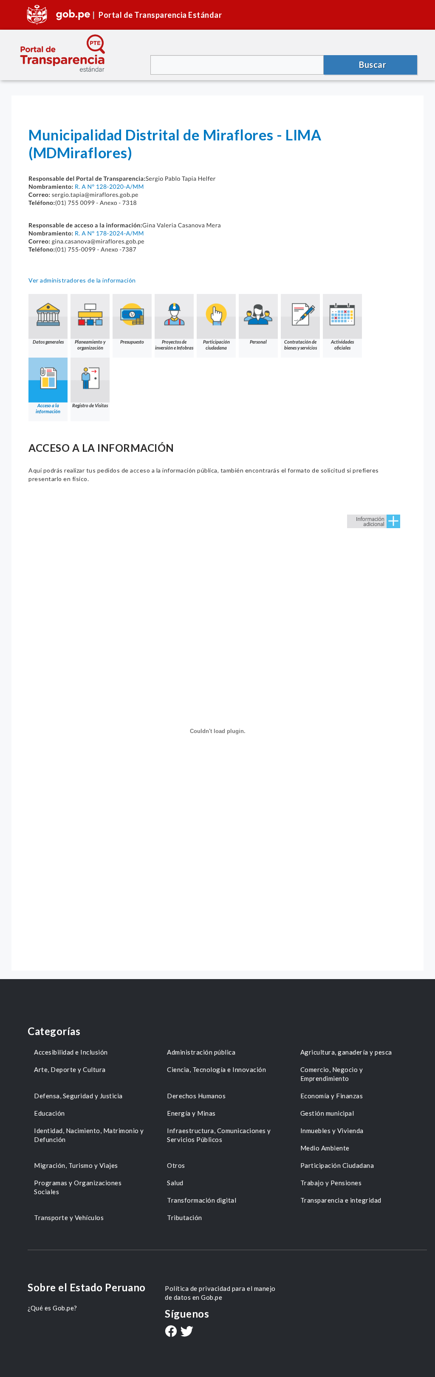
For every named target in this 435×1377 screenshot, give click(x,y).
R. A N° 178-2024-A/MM (109, 233)
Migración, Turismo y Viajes (76, 1165)
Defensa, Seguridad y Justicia (78, 1096)
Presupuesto (132, 341)
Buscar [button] (372, 64)
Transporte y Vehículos (69, 1217)
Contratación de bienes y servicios (300, 344)
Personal (258, 341)
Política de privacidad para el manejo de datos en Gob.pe (220, 1293)
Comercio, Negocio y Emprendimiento (331, 1074)
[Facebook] (171, 1332)
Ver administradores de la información (82, 280)
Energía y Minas (191, 1113)
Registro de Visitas (90, 405)
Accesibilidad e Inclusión (71, 1052)
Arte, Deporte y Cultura (70, 1069)
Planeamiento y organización (90, 344)
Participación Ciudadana (337, 1165)
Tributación (184, 1217)
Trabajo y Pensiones (331, 1183)
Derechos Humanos (196, 1096)
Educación (49, 1113)
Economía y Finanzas (331, 1096)
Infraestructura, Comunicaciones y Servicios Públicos (219, 1135)
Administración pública (201, 1052)
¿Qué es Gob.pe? (52, 1308)
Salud (175, 1183)
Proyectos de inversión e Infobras (174, 344)
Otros (176, 1165)
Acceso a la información (48, 408)
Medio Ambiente (325, 1148)
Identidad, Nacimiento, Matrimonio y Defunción (89, 1135)
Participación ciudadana (216, 344)
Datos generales (48, 341)
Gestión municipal (327, 1113)
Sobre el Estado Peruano (87, 1287)
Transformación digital (201, 1200)
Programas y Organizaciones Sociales (77, 1187)
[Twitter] (187, 1332)
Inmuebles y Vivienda (332, 1130)
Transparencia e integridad (340, 1200)
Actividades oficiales (342, 344)
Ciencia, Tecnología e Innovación (216, 1069)
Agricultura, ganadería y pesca (346, 1052)
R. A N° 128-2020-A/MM (109, 186)
